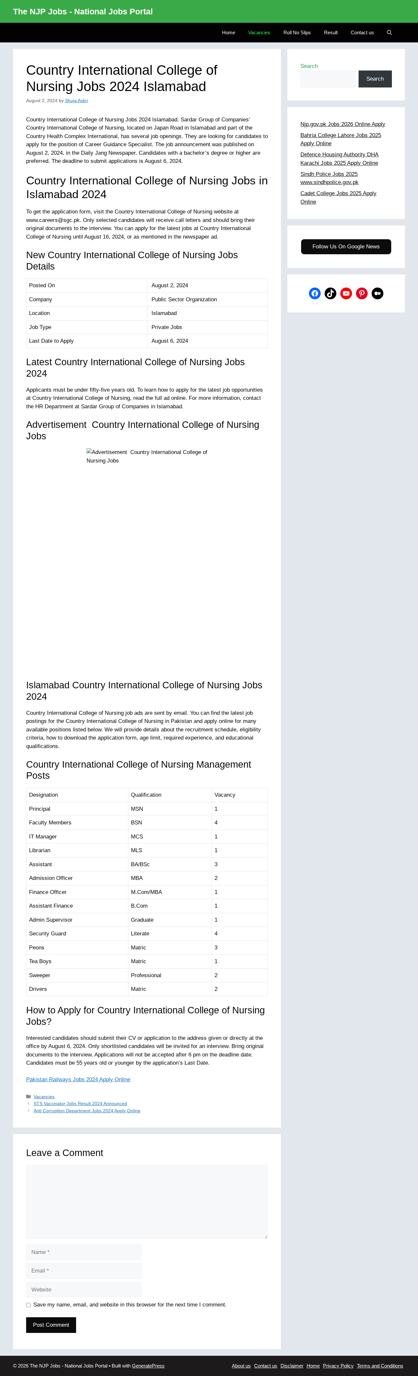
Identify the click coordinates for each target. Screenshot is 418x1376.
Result (331, 32)
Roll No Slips (297, 32)
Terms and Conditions (380, 1365)
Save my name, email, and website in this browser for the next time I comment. (130, 1305)
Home (228, 32)
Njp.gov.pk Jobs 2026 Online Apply (342, 124)
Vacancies (259, 32)
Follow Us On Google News (346, 246)
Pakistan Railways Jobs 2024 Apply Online (78, 1079)
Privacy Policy (338, 1365)
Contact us (362, 32)
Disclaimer (292, 1365)
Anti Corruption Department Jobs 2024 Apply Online (87, 1110)
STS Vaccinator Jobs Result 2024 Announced (80, 1103)
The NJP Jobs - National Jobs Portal (83, 11)
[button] (389, 32)
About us (241, 1365)
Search (309, 66)
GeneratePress (148, 1365)
